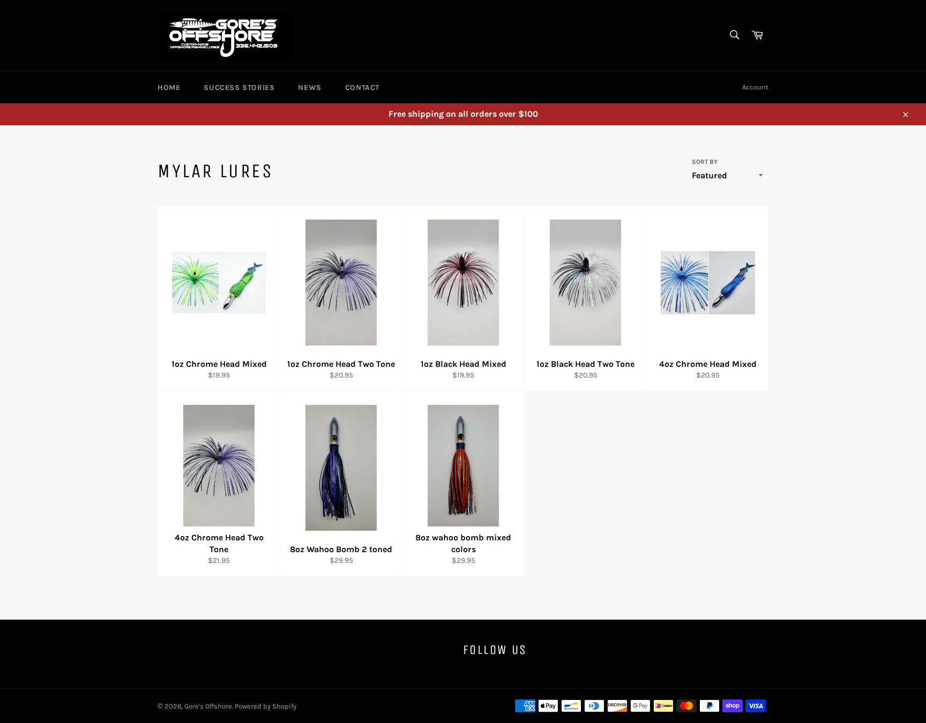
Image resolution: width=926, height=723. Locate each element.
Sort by (705, 161)
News (309, 87)
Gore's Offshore (208, 706)
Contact (362, 87)
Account (755, 87)
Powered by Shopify (265, 706)
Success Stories (239, 87)
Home (169, 87)
